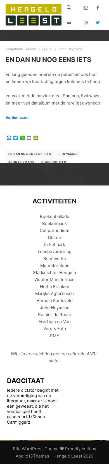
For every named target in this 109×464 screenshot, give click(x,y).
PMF (54, 335)
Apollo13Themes (32, 456)
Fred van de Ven (55, 321)
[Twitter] (97, 22)
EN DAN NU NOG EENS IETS (48, 59)
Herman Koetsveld (54, 300)
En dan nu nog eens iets (29, 154)
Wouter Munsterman (54, 279)
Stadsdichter (53, 162)
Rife (17, 448)
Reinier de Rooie (54, 314)
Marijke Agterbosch (54, 293)
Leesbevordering (55, 251)
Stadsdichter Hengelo (54, 272)
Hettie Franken (54, 286)
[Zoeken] (69, 7)
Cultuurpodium (54, 230)
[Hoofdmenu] (69, 22)
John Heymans (70, 49)
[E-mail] (85, 7)
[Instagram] (85, 22)
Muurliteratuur (54, 265)
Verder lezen (17, 117)
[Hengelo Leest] (33, 15)
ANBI (91, 353)
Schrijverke (54, 258)
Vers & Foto (54, 328)
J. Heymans (68, 154)
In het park (54, 244)
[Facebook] (97, 7)
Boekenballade (54, 216)
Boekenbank (54, 223)
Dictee (54, 237)
